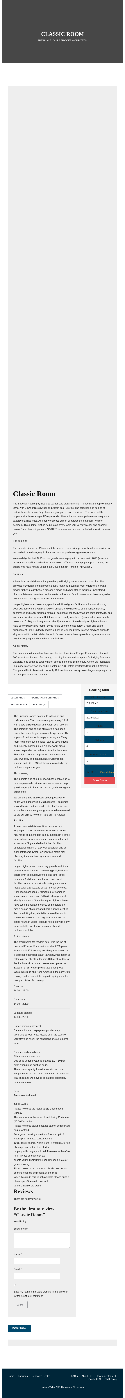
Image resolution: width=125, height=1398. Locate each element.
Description (18, 697)
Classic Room (34, 494)
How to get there (105, 1376)
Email (17, 1269)
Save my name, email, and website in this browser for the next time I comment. (41, 1293)
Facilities (23, 1376)
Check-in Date (99, 697)
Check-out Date (99, 711)
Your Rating (20, 1221)
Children (99, 740)
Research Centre (41, 1376)
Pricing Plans (19, 704)
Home (11, 1376)
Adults (99, 726)
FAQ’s (74, 1376)
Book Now (19, 1328)
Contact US (94, 1379)
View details (107, 772)
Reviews (39, 704)
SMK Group (111, 1379)
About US (87, 1376)
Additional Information (45, 697)
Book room (100, 780)
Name (18, 1254)
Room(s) (94, 754)
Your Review (21, 1229)
